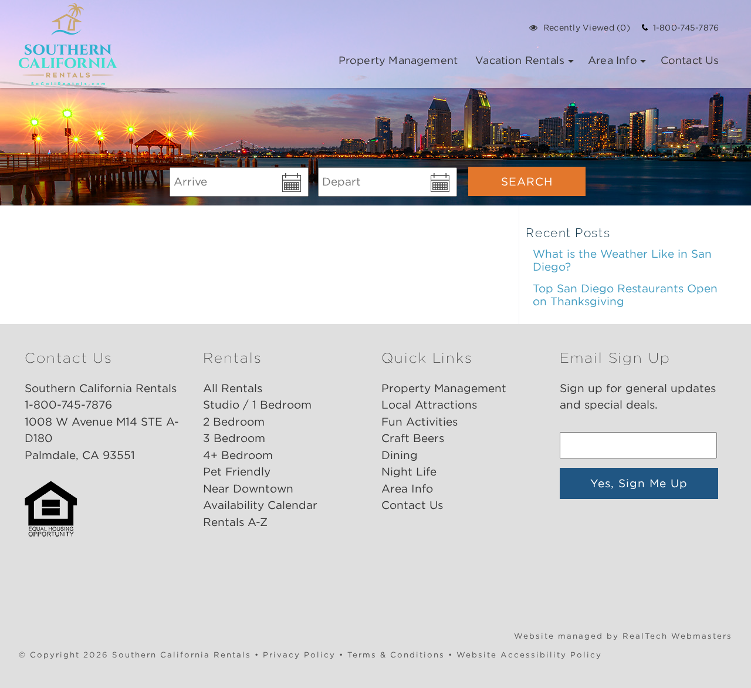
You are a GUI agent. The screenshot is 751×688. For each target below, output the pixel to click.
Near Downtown (248, 488)
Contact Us (690, 60)
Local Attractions (429, 405)
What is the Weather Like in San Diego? (622, 260)
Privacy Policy (299, 654)
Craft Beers (412, 438)
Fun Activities (419, 422)
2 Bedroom (234, 422)
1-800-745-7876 (683, 27)
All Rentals (232, 388)
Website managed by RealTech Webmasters (623, 635)
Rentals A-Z (235, 522)
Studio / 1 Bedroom (257, 405)
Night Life (409, 471)
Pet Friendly (236, 471)
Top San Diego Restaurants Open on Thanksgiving (625, 295)
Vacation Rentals (519, 60)
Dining (399, 455)
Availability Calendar (260, 505)
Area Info (612, 60)
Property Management (398, 60)
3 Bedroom (234, 438)
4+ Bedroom (238, 455)
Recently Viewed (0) (586, 27)
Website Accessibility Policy (529, 654)
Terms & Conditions (396, 654)
